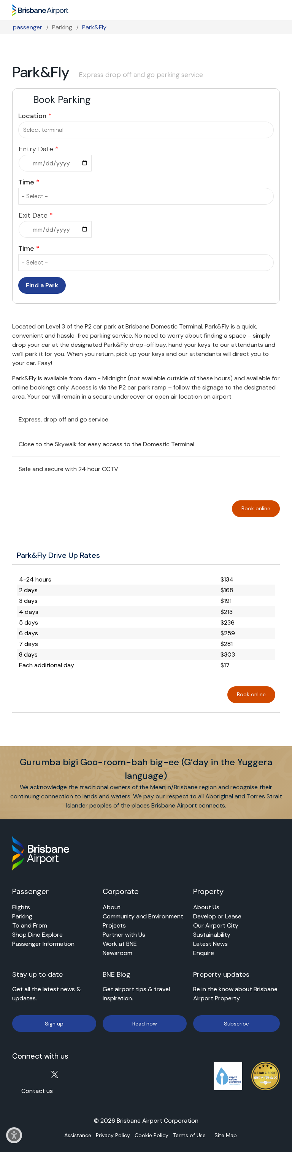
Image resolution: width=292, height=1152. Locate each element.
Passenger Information (43, 944)
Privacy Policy (113, 1135)
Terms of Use (189, 1135)
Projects (114, 925)
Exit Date (33, 215)
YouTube (46, 1074)
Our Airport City (215, 925)
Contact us (37, 1091)
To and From (29, 925)
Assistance (78, 1135)
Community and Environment (143, 916)
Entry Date (36, 149)
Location (32, 115)
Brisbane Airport (40, 8)
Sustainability (211, 935)
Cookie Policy (152, 1135)
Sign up (54, 1023)
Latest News (210, 944)
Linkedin (74, 1074)
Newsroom (117, 953)
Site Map (226, 1135)
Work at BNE (120, 944)
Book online (255, 508)
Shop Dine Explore (37, 935)
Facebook (17, 1074)
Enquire (203, 953)
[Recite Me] (14, 1141)
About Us (206, 907)
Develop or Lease (217, 916)
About (112, 907)
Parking (62, 27)
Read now (144, 1023)
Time (26, 182)
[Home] (40, 853)
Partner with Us (124, 935)
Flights (21, 907)
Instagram (31, 1074)
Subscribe (236, 1023)
